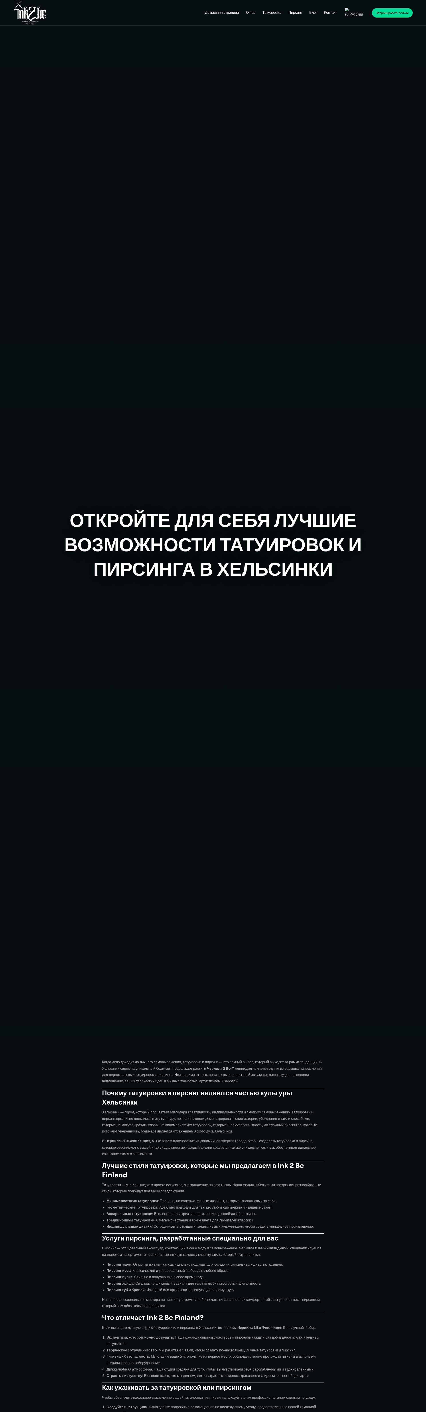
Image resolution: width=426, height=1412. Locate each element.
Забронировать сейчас (392, 13)
